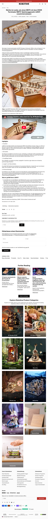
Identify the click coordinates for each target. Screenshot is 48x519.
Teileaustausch (20, 477)
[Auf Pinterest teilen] (11, 209)
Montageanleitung (21, 486)
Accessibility (31, 514)
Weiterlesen (4, 286)
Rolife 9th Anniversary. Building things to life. (24, 1)
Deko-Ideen (26, 258)
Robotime (5, 514)
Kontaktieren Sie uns (21, 484)
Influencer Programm (40, 473)
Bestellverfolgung (21, 475)
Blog (7, 7)
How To (20, 258)
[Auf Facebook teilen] (7, 209)
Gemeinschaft (5, 477)
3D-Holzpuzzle (36, 193)
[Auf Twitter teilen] (9, 209)
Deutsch (16, 516)
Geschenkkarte (5, 482)
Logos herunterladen (40, 484)
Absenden (6, 250)
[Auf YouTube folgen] (11, 502)
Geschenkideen (35, 258)
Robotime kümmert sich (7, 479)
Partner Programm (39, 475)
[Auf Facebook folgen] (2, 502)
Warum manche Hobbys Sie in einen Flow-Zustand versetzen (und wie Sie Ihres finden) (23, 280)
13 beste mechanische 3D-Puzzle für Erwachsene (8, 278)
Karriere (37, 481)
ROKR (10, 59)
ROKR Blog (4, 205)
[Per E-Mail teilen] (13, 209)
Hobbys (42, 258)
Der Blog (4, 484)
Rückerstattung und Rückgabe (24, 481)
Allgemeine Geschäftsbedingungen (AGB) (22, 514)
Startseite (3, 7)
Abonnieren (41, 498)
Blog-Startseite (6, 258)
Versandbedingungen (22, 479)
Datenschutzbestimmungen (21, 235)
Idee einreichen (38, 482)
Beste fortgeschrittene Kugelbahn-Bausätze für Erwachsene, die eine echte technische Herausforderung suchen (39, 281)
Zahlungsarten (20, 482)
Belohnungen (5, 481)
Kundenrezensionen (6, 475)
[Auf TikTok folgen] (13, 502)
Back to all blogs (24, 296)
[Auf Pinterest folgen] (9, 502)
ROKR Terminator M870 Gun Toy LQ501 (18, 61)
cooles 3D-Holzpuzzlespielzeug (9, 62)
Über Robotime (5, 473)
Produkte (13, 258)
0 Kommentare (33, 16)
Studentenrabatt (39, 477)
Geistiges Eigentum (36, 514)
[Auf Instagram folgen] (7, 502)
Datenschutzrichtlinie (12, 514)
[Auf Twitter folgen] (5, 502)
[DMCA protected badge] (43, 514)
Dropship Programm (40, 479)
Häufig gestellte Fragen (22, 473)
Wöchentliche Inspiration (13, 205)
